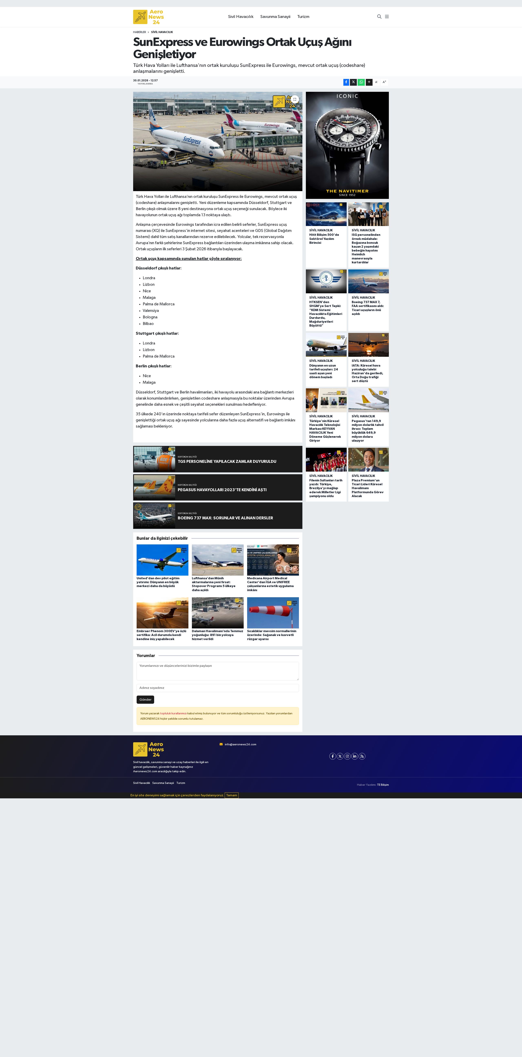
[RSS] (362, 756)
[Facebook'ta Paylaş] (346, 82)
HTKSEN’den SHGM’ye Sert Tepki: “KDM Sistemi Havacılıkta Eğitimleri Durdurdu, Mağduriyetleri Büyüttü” (325, 313)
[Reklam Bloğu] (347, 145)
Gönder (145, 699)
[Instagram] (347, 756)
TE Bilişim (383, 784)
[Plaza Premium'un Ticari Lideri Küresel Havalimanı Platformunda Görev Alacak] (368, 460)
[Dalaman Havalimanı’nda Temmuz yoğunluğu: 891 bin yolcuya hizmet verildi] (218, 613)
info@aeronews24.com (240, 744)
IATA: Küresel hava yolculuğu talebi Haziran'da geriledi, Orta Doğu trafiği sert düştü (367, 373)
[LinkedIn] (354, 756)
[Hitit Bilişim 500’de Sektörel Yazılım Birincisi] (326, 214)
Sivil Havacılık (240, 16)
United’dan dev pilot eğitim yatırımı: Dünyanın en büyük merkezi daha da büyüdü (158, 582)
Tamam (231, 795)
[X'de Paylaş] (353, 82)
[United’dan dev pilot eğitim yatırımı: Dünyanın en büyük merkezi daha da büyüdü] (162, 560)
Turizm (303, 16)
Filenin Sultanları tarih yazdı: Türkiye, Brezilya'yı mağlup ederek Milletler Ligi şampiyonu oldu (325, 488)
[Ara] (379, 17)
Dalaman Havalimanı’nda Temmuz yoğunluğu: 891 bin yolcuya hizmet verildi (217, 634)
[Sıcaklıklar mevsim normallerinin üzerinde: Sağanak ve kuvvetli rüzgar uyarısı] (273, 613)
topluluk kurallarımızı (173, 713)
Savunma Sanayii (275, 16)
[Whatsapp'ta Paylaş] (361, 82)
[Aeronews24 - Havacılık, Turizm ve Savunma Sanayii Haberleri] (148, 17)
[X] (340, 756)
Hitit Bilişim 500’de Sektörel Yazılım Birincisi (324, 238)
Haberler (139, 32)
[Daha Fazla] (369, 82)
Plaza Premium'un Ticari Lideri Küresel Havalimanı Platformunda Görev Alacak (368, 488)
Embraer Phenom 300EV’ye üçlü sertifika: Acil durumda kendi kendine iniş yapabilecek (161, 634)
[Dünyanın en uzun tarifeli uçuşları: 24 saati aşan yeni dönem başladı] (326, 345)
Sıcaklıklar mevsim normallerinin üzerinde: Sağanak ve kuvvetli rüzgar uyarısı (271, 634)
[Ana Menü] (387, 17)
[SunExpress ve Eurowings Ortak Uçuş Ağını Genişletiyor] (218, 141)
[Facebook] (332, 756)
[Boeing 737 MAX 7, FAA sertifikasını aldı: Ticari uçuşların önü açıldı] (368, 281)
